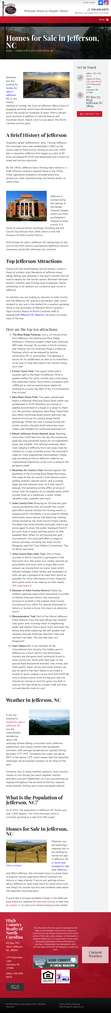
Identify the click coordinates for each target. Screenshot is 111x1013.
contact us (15, 905)
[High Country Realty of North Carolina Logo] (9, 8)
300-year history (21, 585)
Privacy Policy (65, 1004)
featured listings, (46, 901)
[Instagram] (106, 2)
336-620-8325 (93, 81)
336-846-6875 (94, 75)
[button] (104, 19)
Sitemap (76, 1004)
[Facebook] (100, 2)
